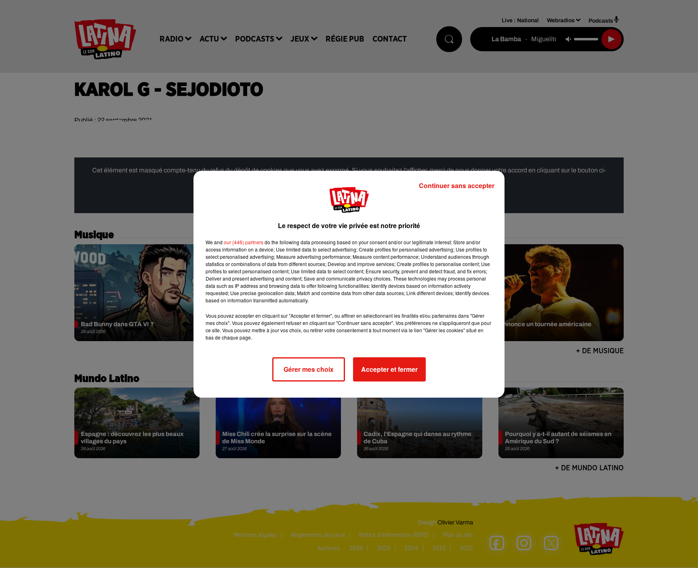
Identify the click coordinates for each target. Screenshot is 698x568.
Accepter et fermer (389, 369)
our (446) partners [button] (243, 242)
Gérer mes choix (309, 369)
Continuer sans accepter (456, 185)
